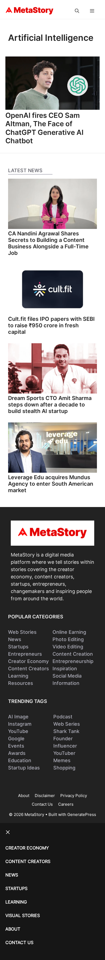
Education (19, 760)
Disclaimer (45, 795)
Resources (20, 683)
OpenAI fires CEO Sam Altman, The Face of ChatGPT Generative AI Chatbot (44, 128)
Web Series (66, 724)
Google (16, 738)
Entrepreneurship (72, 661)
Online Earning (69, 632)
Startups (18, 646)
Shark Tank (66, 731)
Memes (62, 760)
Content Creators (28, 668)
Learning (18, 676)
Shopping (64, 768)
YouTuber (64, 753)
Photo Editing (68, 639)
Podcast (62, 716)
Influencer (65, 746)
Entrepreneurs (25, 654)
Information (65, 683)
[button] (77, 11)
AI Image (18, 716)
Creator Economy (28, 661)
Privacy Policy (73, 795)
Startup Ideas (24, 768)
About (23, 795)
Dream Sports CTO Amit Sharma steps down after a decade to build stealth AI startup (50, 404)
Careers (66, 804)
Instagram (20, 724)
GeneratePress (81, 814)
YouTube (18, 731)
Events (16, 746)
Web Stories (22, 632)
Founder (63, 738)
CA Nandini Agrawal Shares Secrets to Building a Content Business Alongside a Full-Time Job (48, 243)
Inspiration (64, 668)
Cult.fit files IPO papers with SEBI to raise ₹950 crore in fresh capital (51, 325)
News (14, 639)
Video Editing (67, 646)
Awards (17, 753)
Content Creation (72, 654)
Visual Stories (22, 915)
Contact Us (42, 804)
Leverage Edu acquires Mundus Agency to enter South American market (50, 484)
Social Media (67, 676)
